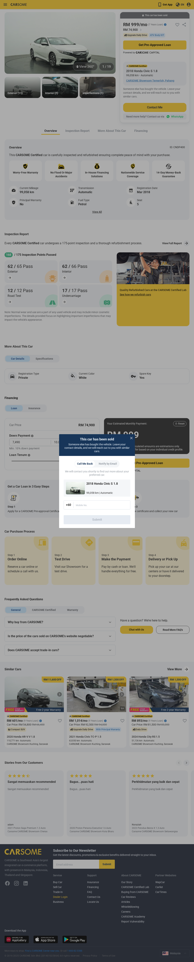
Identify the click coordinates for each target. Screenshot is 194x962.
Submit (97, 519)
